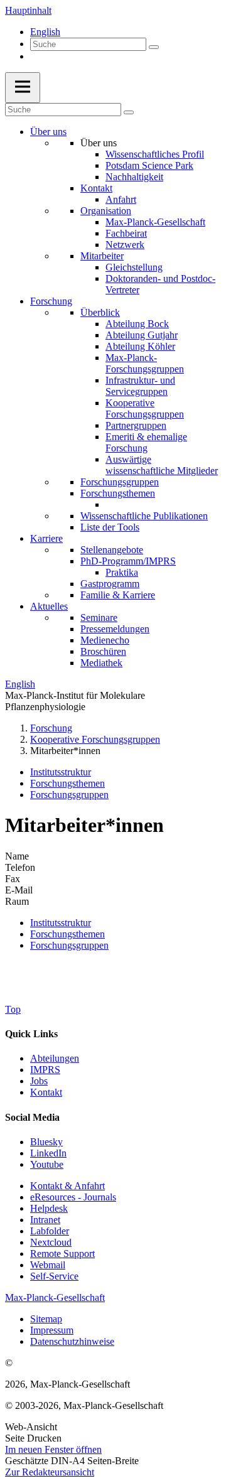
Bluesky (46, 1141)
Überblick (100, 312)
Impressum (51, 1330)
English (45, 31)
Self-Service (54, 1276)
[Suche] (154, 47)
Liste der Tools (109, 527)
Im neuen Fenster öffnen (53, 1449)
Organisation (105, 210)
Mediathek (101, 662)
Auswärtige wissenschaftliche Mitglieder (161, 465)
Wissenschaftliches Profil (154, 154)
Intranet (45, 1219)
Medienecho (104, 640)
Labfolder (49, 1231)
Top (13, 1009)
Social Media (32, 1117)
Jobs (39, 1081)
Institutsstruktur (60, 772)
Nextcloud (51, 1242)
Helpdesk (49, 1208)
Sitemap (46, 1318)
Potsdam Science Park (149, 165)
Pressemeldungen (114, 628)
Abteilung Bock (137, 323)
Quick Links (31, 1033)
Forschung (51, 301)
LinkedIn (48, 1153)
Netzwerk (124, 244)
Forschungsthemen (117, 493)
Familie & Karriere (117, 595)
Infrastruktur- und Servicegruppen (140, 386)
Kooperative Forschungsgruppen (144, 408)
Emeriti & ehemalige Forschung (146, 442)
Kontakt (96, 188)
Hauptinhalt (28, 10)
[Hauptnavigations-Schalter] (22, 87)
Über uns (48, 131)
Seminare (98, 617)
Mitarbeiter (102, 256)
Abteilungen (54, 1058)
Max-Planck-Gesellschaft (155, 222)
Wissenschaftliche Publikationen (144, 515)
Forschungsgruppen (119, 482)
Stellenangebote (111, 549)
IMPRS (45, 1069)
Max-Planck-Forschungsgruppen (144, 363)
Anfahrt (120, 199)
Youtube (46, 1164)
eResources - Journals (73, 1197)
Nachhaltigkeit (134, 176)
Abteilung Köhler (140, 346)
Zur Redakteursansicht (49, 1472)
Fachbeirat (126, 233)
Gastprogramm (109, 583)
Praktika (121, 572)
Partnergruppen (135, 425)
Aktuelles (49, 606)
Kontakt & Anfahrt (67, 1185)
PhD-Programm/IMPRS (128, 561)
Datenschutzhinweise (72, 1341)
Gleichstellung (134, 267)
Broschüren (103, 651)
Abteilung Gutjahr (141, 335)
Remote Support (62, 1253)
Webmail (47, 1264)
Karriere (46, 538)
